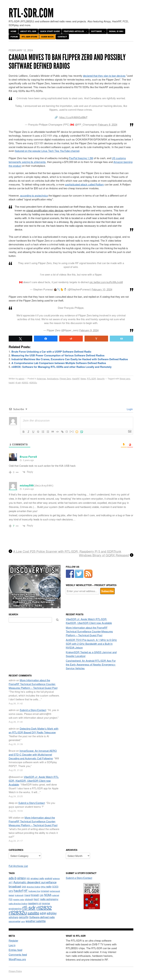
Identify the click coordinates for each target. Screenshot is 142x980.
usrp (23, 921)
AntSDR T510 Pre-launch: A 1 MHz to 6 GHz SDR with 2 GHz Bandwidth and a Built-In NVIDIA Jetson (91, 643)
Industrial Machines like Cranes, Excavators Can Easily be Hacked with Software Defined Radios (69, 359)
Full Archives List (18, 866)
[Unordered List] (47, 432)
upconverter (14, 921)
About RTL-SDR (28, 31)
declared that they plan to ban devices (104, 75)
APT (11, 882)
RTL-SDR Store (29, 36)
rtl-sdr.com (31, 13)
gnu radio (46, 886)
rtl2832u (33, 382)
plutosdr (29, 899)
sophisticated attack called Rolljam (84, 184)
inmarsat (45, 891)
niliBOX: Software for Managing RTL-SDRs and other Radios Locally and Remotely (61, 367)
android (48, 878)
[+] (72, 431)
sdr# (43, 913)
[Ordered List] (43, 432)
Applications (53, 378)
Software (96, 31)
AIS (28, 878)
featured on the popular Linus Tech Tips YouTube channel (47, 151)
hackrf (11, 382)
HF (26, 890)
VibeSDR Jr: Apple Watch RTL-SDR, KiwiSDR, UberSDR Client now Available (89, 621)
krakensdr (19, 895)
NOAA (47, 895)
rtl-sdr (18, 382)
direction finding (33, 886)
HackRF (75, 378)
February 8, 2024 (107, 124)
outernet (55, 895)
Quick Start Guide (50, 31)
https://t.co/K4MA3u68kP (73, 117)
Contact (62, 36)
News (83, 378)
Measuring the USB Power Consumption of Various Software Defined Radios (57, 355)
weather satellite (36, 921)
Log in (12, 945)
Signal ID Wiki (116, 31)
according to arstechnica (34, 195)
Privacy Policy (15, 971)
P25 (10, 899)
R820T (36, 899)
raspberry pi (34, 903)
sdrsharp (13, 917)
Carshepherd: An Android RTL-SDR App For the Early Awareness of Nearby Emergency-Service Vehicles (91, 664)
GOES (55, 886)
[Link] (62, 432)
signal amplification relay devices (45, 210)
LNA (41, 895)
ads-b (12, 878)
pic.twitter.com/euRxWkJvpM (106, 282)
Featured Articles (74, 31)
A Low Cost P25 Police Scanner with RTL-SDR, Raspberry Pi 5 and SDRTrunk (67, 551)
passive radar (18, 899)
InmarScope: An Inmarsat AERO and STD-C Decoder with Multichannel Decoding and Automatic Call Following (33, 754)
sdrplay (52, 913)
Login (129, 409)
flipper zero (125, 378)
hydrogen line (34, 891)
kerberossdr (55, 891)
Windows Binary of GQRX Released (104, 555)
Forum (14, 36)
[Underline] (33, 432)
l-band (27, 895)
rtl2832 (25, 382)
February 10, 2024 (102, 289)
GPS (11, 891)
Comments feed (18, 954)
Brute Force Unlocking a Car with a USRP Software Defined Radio (51, 351)
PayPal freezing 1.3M (81, 158)
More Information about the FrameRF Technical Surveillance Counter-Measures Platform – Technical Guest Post (89, 631)
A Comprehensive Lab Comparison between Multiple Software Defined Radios (58, 363)
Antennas (41, 378)
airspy (21, 877)
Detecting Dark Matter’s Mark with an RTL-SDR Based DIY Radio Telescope (33, 730)
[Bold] (23, 432)
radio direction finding (18, 903)
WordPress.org (17, 959)
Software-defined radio (42, 917)
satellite (33, 912)
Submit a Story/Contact (33, 710)
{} (67, 431)
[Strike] (38, 432)
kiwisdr (11, 895)
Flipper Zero (65, 378)
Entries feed (15, 950)
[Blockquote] (52, 432)
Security (101, 378)
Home (13, 31)
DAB (24, 886)
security (24, 917)
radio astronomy (49, 899)
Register (13, 940)
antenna (56, 878)
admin (21, 378)
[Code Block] (57, 432)
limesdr (35, 895)
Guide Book (47, 36)
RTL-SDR (91, 378)
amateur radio (37, 878)
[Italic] (28, 432)
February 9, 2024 (89, 330)
